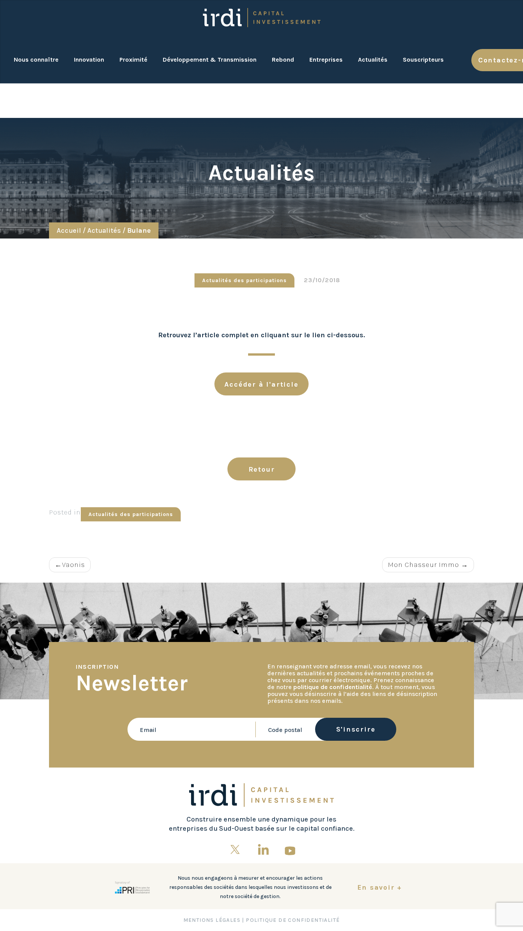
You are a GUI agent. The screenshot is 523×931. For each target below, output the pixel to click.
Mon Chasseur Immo (423, 564)
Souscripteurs (423, 59)
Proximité (133, 59)
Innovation (89, 59)
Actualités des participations (130, 514)
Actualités (372, 59)
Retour (261, 469)
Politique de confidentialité (293, 920)
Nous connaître (36, 59)
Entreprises (326, 59)
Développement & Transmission (210, 59)
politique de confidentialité (332, 687)
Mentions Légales (211, 920)
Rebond (283, 59)
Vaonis (73, 564)
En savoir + (379, 887)
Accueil (69, 230)
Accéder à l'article (261, 384)
